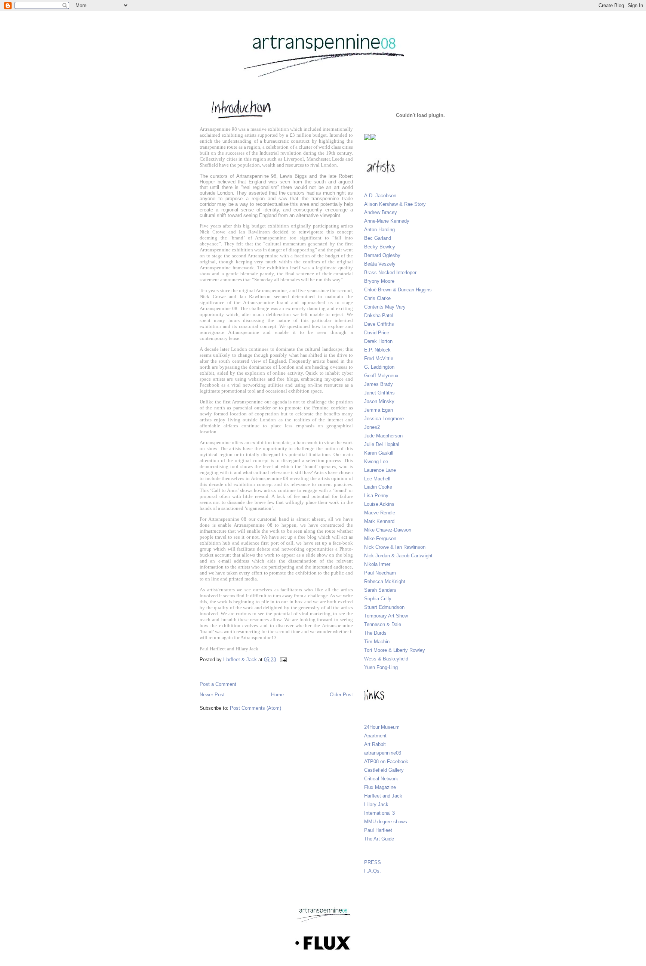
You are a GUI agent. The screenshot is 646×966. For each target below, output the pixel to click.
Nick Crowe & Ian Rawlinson (394, 547)
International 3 (379, 813)
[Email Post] (282, 659)
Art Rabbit (375, 744)
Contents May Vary (385, 307)
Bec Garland (377, 238)
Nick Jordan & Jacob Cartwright (398, 555)
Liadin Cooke (378, 487)
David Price (376, 332)
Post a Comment (218, 684)
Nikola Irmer (377, 564)
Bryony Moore (379, 281)
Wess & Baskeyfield (386, 659)
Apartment (375, 736)
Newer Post (212, 694)
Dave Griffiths (379, 324)
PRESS (372, 862)
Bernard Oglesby (382, 255)
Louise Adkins (379, 504)
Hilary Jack (376, 804)
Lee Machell (377, 479)
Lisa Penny (376, 495)
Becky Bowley (379, 247)
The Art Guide (379, 839)
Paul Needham (380, 573)
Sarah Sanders (380, 590)
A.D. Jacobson (380, 195)
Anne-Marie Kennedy (386, 221)
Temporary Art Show (386, 616)
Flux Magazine (380, 787)
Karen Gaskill (378, 453)
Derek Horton (378, 341)
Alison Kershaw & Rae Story (395, 204)
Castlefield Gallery (384, 770)
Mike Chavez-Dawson (387, 530)
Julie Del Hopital (381, 444)
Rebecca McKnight (384, 581)
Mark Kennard (379, 521)
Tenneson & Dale (382, 624)
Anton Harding (379, 229)
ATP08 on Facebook (386, 761)
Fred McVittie (378, 358)
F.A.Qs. (372, 871)
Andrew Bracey (380, 212)
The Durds (375, 633)
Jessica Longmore (384, 418)
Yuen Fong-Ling (381, 667)
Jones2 (372, 427)
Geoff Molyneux (381, 375)
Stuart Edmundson (384, 607)
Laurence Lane (380, 470)
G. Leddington (379, 367)
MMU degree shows (385, 821)
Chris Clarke (377, 298)
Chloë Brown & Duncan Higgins (398, 289)
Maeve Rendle (379, 512)
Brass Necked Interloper (390, 272)
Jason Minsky (379, 401)
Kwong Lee (376, 461)
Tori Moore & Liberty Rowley (394, 650)
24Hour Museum (382, 727)
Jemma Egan (378, 410)
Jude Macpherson (383, 436)
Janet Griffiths (379, 393)
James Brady (378, 384)
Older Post (341, 694)
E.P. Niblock (377, 350)
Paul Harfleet (378, 830)
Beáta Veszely (380, 264)
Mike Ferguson (380, 538)
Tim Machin (377, 641)
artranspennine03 (382, 753)
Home (277, 694)
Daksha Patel (378, 315)
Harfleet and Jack (383, 796)
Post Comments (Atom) (255, 708)
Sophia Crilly (377, 598)
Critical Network (381, 778)
